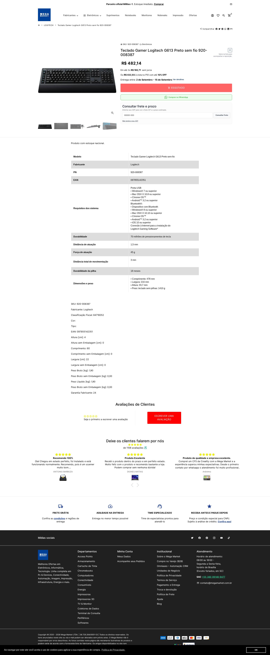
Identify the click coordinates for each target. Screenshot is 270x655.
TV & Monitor (85, 603)
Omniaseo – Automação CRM (172, 566)
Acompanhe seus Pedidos (131, 561)
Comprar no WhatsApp (178, 97)
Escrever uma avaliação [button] (164, 418)
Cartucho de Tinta (87, 566)
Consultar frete (222, 115)
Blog (159, 603)
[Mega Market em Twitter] (192, 537)
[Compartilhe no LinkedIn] (228, 29)
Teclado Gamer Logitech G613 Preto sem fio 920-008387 (84, 25)
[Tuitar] (219, 29)
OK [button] (256, 650)
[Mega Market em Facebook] (199, 537)
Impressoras (84, 594)
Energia (82, 589)
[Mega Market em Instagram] (214, 537)
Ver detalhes (178, 79)
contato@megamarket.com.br (214, 583)
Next (112, 77)
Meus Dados (123, 556)
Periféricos (83, 618)
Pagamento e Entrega (168, 584)
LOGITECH (49, 25)
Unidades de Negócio (168, 570)
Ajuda (160, 599)
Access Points (85, 556)
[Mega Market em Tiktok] (228, 537)
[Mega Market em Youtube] (221, 537)
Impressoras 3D (86, 599)
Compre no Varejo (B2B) (170, 561)
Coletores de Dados (88, 608)
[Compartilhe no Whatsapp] (225, 29)
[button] (133, 485)
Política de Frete (165, 594)
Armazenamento (86, 561)
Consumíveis (84, 584)
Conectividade (85, 580)
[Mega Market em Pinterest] (206, 537)
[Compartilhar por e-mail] (231, 29)
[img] (135, 444)
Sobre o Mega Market (168, 556)
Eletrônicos (146, 44)
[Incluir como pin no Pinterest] (222, 29)
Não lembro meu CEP (130, 121)
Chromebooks (85, 570)
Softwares (83, 622)
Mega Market (67, 634)
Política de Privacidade (169, 575)
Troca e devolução (167, 589)
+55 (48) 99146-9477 (213, 576)
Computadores (86, 575)
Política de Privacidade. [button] (113, 650)
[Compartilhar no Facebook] (216, 29)
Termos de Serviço (167, 580)
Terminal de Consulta (89, 613)
